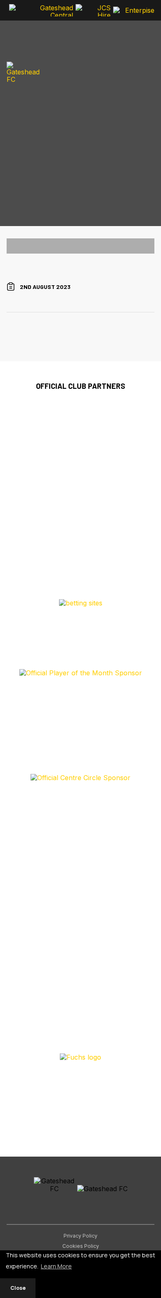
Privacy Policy (80, 1236)
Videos (15, 147)
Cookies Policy (80, 1246)
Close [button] (18, 1287)
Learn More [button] (56, 1266)
